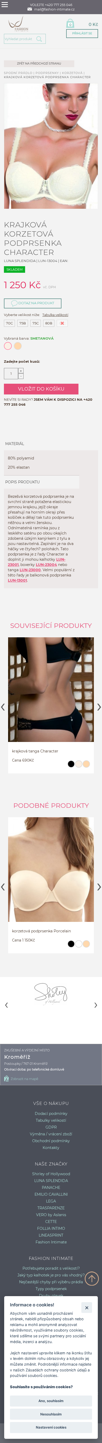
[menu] (4, 4)
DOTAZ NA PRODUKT (36, 303)
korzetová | (73, 73)
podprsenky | (49, 73)
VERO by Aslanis (51, 1214)
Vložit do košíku (41, 389)
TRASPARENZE (51, 1208)
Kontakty (51, 1147)
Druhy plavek (51, 1295)
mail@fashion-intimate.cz (54, 9)
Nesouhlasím (51, 1414)
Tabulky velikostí (51, 1120)
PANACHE (51, 1187)
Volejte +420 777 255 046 (51, 5)
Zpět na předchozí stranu (39, 63)
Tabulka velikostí (55, 315)
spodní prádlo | (20, 73)
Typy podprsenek (51, 1288)
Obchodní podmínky (51, 1141)
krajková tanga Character (35, 751)
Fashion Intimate (51, 1242)
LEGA (51, 1201)
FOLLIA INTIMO (51, 1228)
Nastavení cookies (51, 1427)
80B (48, 323)
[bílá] (78, 946)
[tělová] (86, 766)
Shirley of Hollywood (51, 1174)
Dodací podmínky (51, 1113)
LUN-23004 (46, 564)
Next (99, 705)
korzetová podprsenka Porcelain (41, 931)
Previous (2, 705)
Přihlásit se (82, 33)
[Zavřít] (86, 1307)
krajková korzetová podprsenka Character (47, 77)
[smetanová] (78, 766)
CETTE (51, 1221)
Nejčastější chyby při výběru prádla (51, 1282)
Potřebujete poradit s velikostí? (51, 1268)
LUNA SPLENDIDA (51, 1180)
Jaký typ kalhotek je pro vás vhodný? (51, 1275)
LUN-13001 (17, 580)
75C (35, 323)
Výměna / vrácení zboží (51, 1134)
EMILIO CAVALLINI (51, 1194)
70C (9, 323)
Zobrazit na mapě (24, 1079)
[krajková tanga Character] (51, 694)
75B (22, 323)
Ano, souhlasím (51, 1401)
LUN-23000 (30, 570)
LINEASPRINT (51, 1235)
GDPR (51, 1127)
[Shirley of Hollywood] (51, 994)
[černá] (71, 766)
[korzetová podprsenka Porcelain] (51, 874)
